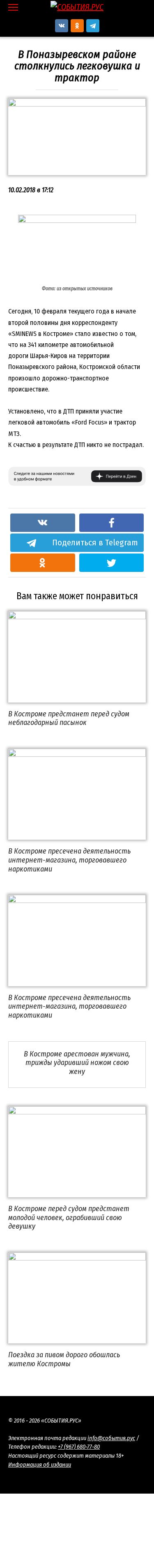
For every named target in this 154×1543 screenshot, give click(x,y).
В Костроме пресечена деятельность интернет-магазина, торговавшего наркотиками (69, 860)
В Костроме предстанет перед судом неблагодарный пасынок (68, 718)
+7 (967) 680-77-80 (79, 1446)
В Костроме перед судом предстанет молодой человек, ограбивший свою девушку (68, 1217)
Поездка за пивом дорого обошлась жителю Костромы (64, 1359)
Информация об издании (39, 1464)
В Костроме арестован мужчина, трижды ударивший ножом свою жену (77, 1062)
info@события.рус (111, 1438)
